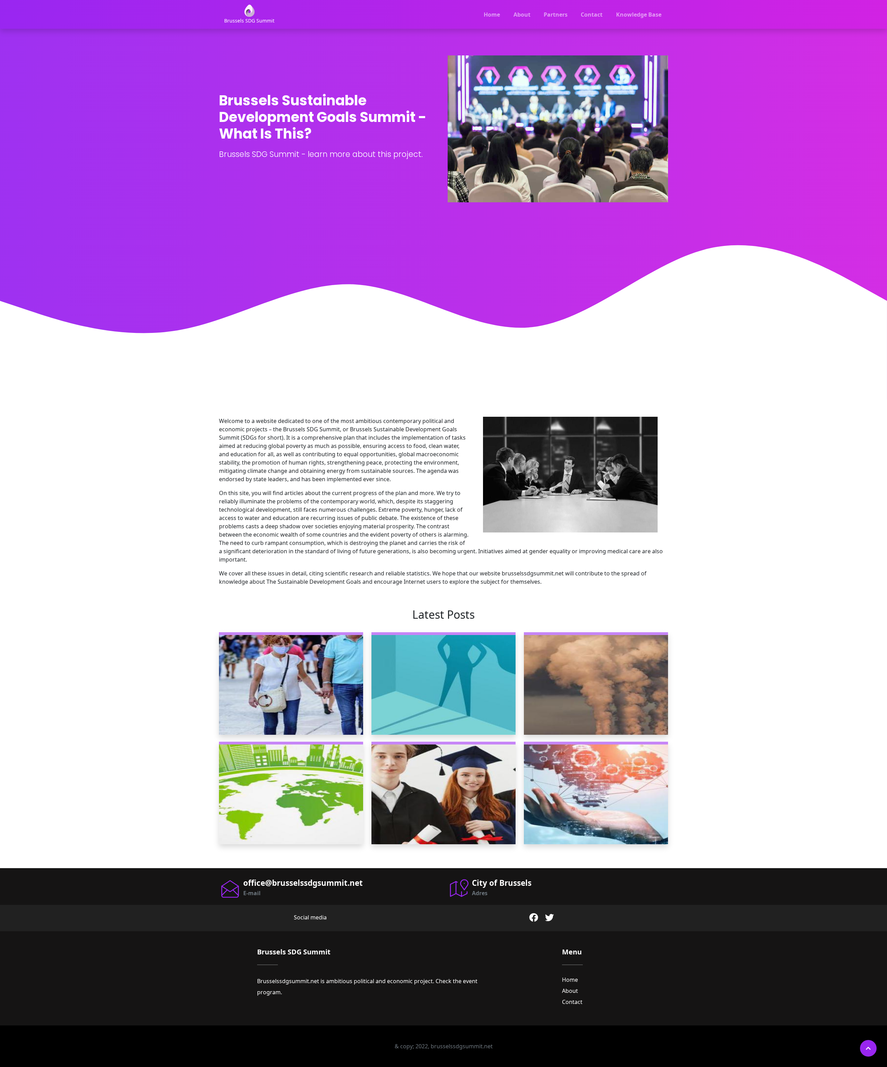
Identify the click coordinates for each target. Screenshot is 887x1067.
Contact (592, 14)
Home (492, 14)
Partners (556, 14)
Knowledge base (638, 14)
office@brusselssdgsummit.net (303, 883)
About (521, 14)
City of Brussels (502, 883)
